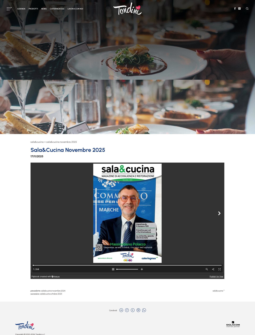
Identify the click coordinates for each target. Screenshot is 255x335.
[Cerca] (247, 9)
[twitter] (133, 310)
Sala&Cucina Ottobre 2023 (51, 294)
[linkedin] (121, 310)
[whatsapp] (144, 310)
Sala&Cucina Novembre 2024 (53, 291)
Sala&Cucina (37, 142)
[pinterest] (138, 310)
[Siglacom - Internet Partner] (233, 326)
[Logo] (127, 8)
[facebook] (127, 310)
